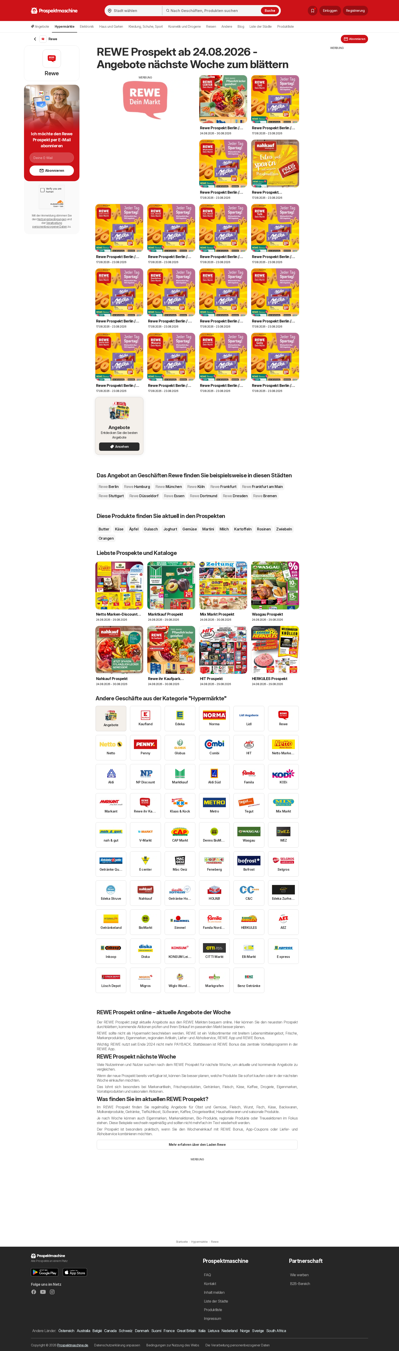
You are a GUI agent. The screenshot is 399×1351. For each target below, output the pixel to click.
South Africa (276, 1330)
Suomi (156, 1330)
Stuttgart (111, 495)
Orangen (106, 538)
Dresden (235, 495)
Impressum (212, 1318)
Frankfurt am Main (262, 486)
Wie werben (299, 1275)
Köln (196, 486)
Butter (104, 529)
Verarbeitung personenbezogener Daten (49, 224)
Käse (119, 529)
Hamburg (137, 486)
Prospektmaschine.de (72, 1345)
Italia (202, 1330)
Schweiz (125, 1330)
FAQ (207, 1275)
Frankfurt (223, 486)
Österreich (66, 1330)
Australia (83, 1330)
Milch (224, 529)
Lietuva (213, 1330)
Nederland (229, 1330)
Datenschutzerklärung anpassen (117, 1345)
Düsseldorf (143, 495)
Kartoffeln (242, 529)
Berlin (108, 486)
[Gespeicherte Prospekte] (312, 10)
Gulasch (151, 529)
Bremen (265, 495)
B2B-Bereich (300, 1283)
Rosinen (264, 529)
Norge (245, 1330)
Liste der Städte (261, 26)
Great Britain (186, 1330)
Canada (110, 1330)
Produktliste (285, 26)
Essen (174, 495)
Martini (208, 529)
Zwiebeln (284, 529)
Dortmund (203, 495)
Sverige (258, 1330)
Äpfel (133, 529)
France (169, 1330)
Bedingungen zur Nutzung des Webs (172, 1345)
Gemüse (189, 529)
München (168, 486)
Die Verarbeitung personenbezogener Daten (238, 1345)
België (97, 1330)
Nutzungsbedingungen (51, 219)
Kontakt (210, 1283)
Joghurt (170, 529)
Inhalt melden (214, 1292)
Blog (241, 26)
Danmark (142, 1330)
